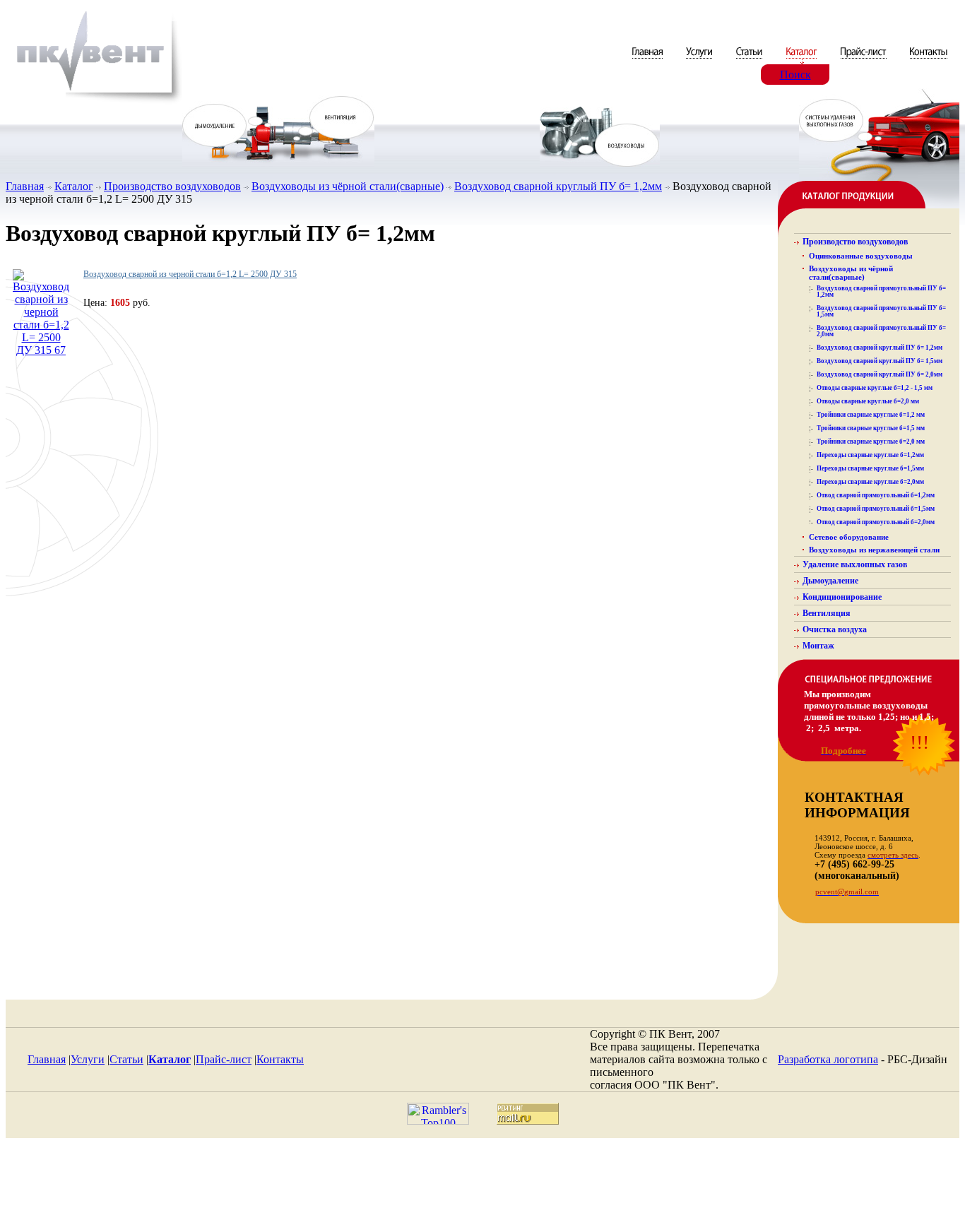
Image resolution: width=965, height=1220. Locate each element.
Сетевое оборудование (849, 537)
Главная (25, 186)
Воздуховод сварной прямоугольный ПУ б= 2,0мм (881, 331)
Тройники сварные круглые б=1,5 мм (871, 428)
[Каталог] (802, 60)
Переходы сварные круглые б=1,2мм (870, 454)
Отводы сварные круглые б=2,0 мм (868, 401)
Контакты (280, 1059)
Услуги (88, 1059)
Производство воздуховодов (172, 186)
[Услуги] (700, 60)
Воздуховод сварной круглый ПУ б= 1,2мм (558, 186)
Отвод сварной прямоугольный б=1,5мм (876, 508)
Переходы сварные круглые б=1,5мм (870, 468)
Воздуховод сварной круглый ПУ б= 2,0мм (879, 374)
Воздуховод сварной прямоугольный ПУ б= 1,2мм (881, 291)
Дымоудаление (830, 581)
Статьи (126, 1059)
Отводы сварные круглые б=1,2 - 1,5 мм (875, 387)
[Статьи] (751, 60)
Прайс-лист (223, 1059)
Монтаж (818, 646)
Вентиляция (827, 613)
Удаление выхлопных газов (855, 564)
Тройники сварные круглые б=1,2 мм (871, 414)
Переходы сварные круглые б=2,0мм (870, 481)
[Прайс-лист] (863, 60)
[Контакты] (928, 60)
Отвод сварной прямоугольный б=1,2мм (876, 495)
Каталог (73, 186)
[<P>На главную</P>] (94, 101)
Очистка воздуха (835, 629)
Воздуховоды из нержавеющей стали (874, 549)
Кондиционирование (842, 597)
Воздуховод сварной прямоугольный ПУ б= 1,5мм (881, 311)
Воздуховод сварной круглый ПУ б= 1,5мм (879, 361)
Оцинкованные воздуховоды (861, 255)
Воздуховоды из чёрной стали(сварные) (347, 186)
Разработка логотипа (828, 1059)
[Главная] (648, 60)
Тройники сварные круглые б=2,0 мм (871, 441)
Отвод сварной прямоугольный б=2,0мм (876, 522)
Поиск (795, 75)
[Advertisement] (482, 1182)
